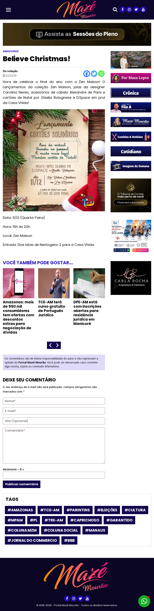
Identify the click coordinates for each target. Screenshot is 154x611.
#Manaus (95, 530)
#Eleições (107, 510)
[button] (144, 601)
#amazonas (20, 510)
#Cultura (135, 510)
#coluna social (61, 530)
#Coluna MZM (22, 530)
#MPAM (15, 520)
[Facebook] (86, 73)
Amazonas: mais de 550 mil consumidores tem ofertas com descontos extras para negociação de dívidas (18, 317)
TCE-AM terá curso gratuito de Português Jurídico (51, 309)
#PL (33, 520)
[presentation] (50, 345)
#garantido (119, 520)
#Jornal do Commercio (32, 540)
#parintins (78, 510)
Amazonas (11, 51)
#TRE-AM (54, 520)
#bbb (69, 540)
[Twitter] (94, 73)
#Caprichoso (84, 520)
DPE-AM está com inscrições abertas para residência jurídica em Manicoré (87, 313)
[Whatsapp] (101, 73)
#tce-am (49, 510)
